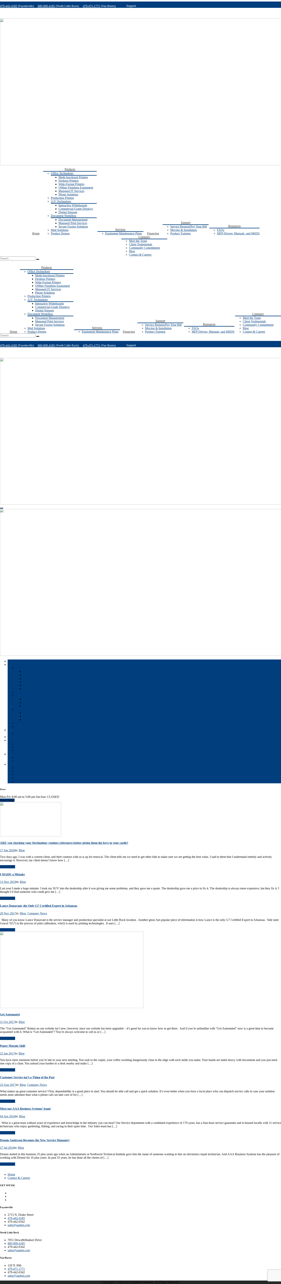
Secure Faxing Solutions (73, 226)
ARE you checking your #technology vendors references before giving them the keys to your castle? (64, 842)
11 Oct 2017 (7, 1022)
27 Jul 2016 (7, 1147)
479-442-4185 (8, 6)
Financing (153, 233)
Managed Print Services (72, 223)
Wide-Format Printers (71, 184)
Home (36, 233)
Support (185, 222)
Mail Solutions (59, 230)
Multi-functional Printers (73, 177)
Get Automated (10, 1014)
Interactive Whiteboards (72, 205)
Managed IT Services (71, 191)
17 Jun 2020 (7, 850)
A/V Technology (61, 201)
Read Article (7, 866)
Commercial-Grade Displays (75, 208)
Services (120, 229)
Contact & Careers (140, 254)
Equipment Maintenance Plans (123, 233)
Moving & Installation (183, 230)
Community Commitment (144, 247)
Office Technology (62, 173)
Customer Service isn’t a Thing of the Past (27, 1077)
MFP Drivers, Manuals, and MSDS (238, 233)
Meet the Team (138, 241)
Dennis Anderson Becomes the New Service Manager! (35, 1140)
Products (70, 169)
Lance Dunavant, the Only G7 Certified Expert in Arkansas (38, 905)
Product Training (180, 233)
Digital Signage (67, 212)
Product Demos (60, 233)
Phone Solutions (68, 194)
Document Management (73, 219)
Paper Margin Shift (12, 1045)
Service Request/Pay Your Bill (188, 226)
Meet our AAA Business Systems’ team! (25, 1108)
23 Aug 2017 (8, 1084)
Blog (132, 251)
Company (144, 236)
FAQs (220, 230)
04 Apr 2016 (7, 1116)
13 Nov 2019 (8, 881)
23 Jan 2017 (7, 1053)
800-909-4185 (46, 6)
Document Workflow (63, 215)
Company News (37, 913)
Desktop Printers (68, 180)
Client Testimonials (140, 244)
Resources (234, 226)
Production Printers (62, 198)
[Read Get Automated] (71, 1007)
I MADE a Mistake (12, 874)
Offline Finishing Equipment (75, 187)
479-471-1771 (91, 6)
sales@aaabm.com (19, 1225)
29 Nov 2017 (8, 913)
